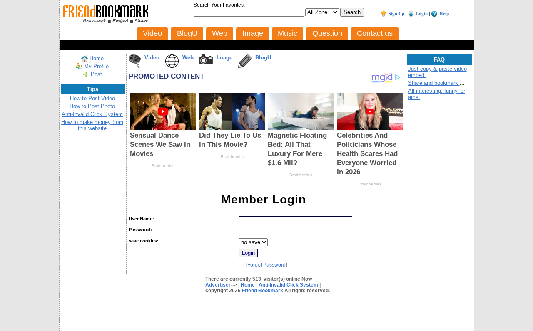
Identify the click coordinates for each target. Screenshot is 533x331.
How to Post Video (92, 98)
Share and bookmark (434, 83)
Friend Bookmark (262, 291)
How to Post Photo (92, 106)
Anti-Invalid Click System (92, 114)
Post (96, 74)
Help (444, 13)
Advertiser (218, 285)
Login (422, 13)
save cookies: (144, 240)
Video (151, 57)
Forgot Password (266, 265)
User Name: (141, 218)
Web (188, 57)
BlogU (263, 57)
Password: (140, 229)
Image (224, 57)
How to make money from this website (92, 125)
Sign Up (396, 13)
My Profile (96, 66)
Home (97, 58)
